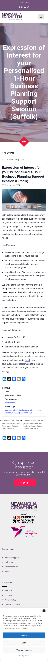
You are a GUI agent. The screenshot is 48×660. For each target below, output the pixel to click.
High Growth (9, 562)
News (7, 571)
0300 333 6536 (24, 2)
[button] (44, 611)
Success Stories (11, 567)
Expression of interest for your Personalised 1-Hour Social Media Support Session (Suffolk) (12, 424)
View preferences (24, 650)
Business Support (12, 558)
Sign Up (25, 482)
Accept (24, 635)
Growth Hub (10, 402)
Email (27, 359)
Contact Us (9, 595)
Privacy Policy (24, 656)
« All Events (8, 152)
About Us (8, 591)
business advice (11, 410)
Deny (24, 643)
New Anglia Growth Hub (22, 412)
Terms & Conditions (12, 605)
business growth (26, 410)
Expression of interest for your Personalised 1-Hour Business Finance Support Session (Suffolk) (33, 424)
